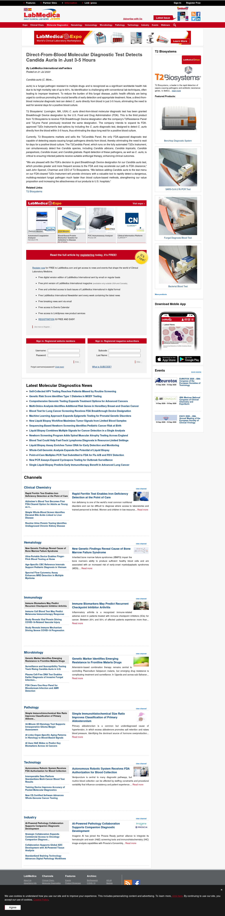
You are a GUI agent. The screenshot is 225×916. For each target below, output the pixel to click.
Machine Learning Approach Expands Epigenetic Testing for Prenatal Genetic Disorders (80, 415)
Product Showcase (73, 883)
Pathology (120, 25)
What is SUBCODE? (102, 366)
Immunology (91, 25)
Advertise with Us (132, 18)
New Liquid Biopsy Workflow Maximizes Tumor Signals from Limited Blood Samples (77, 420)
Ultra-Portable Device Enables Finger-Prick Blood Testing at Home (44, 558)
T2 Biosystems (34, 191)
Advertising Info (30, 883)
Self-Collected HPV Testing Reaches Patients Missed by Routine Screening (72, 391)
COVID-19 (91, 883)
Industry (145, 25)
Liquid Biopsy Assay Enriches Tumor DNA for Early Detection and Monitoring (74, 445)
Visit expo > (139, 203)
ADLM (109, 880)
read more (176, 90)
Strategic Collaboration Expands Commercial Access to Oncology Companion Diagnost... (42, 836)
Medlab (109, 883)
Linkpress (91, 3)
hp (101, 2)
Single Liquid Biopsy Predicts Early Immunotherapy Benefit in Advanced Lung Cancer (79, 464)
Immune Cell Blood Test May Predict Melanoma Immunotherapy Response (44, 613)
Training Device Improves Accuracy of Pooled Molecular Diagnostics (45, 788)
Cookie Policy (40, 899)
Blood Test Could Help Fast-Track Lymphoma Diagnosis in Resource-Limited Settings (78, 440)
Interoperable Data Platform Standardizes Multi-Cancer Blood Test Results (45, 779)
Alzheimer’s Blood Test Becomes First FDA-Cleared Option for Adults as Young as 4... (46, 504)
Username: (41, 350)
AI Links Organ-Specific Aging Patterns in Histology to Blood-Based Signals (45, 736)
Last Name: (102, 355)
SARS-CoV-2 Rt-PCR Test (178, 189)
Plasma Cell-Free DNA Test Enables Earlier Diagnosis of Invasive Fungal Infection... (44, 677)
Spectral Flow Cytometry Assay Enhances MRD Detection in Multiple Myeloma (44, 575)
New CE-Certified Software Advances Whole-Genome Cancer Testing (44, 796)
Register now (38, 267)
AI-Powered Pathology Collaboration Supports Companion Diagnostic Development (44, 826)
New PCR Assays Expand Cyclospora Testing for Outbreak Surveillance (71, 460)
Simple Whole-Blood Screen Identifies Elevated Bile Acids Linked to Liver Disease (45, 515)
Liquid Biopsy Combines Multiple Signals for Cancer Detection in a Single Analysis (77, 430)
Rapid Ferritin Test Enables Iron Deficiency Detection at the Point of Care (46, 494)
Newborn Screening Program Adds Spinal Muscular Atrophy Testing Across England (78, 435)
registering (87, 255)
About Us (27, 880)
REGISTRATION (46, 319)
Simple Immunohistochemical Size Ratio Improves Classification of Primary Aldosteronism (98, 717)
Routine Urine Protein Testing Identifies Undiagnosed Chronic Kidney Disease (46, 524)
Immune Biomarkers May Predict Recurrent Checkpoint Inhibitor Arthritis (46, 604)
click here (177, 896)
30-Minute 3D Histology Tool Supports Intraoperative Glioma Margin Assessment (45, 726)
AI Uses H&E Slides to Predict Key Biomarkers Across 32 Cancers (43, 744)
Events (155, 25)
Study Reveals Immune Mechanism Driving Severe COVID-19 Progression (44, 629)
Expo (25, 25)
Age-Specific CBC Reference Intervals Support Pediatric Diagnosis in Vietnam (45, 566)
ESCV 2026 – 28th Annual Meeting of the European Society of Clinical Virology (189, 419)
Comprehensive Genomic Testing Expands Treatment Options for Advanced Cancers (78, 401)
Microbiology (106, 25)
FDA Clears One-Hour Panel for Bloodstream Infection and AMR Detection (42, 688)
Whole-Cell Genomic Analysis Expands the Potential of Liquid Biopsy (69, 450)
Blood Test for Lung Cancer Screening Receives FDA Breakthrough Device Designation (80, 411)
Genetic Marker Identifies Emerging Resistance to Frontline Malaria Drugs (45, 659)
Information (71, 3)
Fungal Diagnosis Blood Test (178, 237)
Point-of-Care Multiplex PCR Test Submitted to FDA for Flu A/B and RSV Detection (76, 455)
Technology (133, 25)
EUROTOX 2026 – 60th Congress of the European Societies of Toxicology (189, 382)
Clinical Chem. (37, 25)
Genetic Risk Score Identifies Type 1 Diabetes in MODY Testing (65, 396)
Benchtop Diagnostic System (178, 140)
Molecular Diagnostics (57, 25)
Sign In (177, 3)
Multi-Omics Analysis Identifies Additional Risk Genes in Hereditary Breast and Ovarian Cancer (84, 406)
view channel (141, 488)
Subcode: (103, 350)
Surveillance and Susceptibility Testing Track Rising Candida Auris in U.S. (45, 667)
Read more (142, 509)
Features (30, 3)
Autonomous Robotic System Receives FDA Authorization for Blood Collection (45, 769)
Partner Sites (50, 3)
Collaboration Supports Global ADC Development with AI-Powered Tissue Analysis (44, 847)
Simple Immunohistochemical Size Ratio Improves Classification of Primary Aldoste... (46, 716)
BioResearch (92, 880)
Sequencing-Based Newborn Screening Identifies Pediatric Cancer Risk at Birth (75, 425)
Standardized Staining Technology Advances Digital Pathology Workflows (45, 857)
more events (196, 372)
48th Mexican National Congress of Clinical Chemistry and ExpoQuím (189, 400)
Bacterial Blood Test (178, 286)
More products (161, 294)
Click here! (59, 366)
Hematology (76, 25)
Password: (41, 355)
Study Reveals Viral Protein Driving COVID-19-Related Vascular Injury (43, 621)
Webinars (165, 25)
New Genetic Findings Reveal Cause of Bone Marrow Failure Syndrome (45, 549)
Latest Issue (163, 17)
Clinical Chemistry (37, 487)
